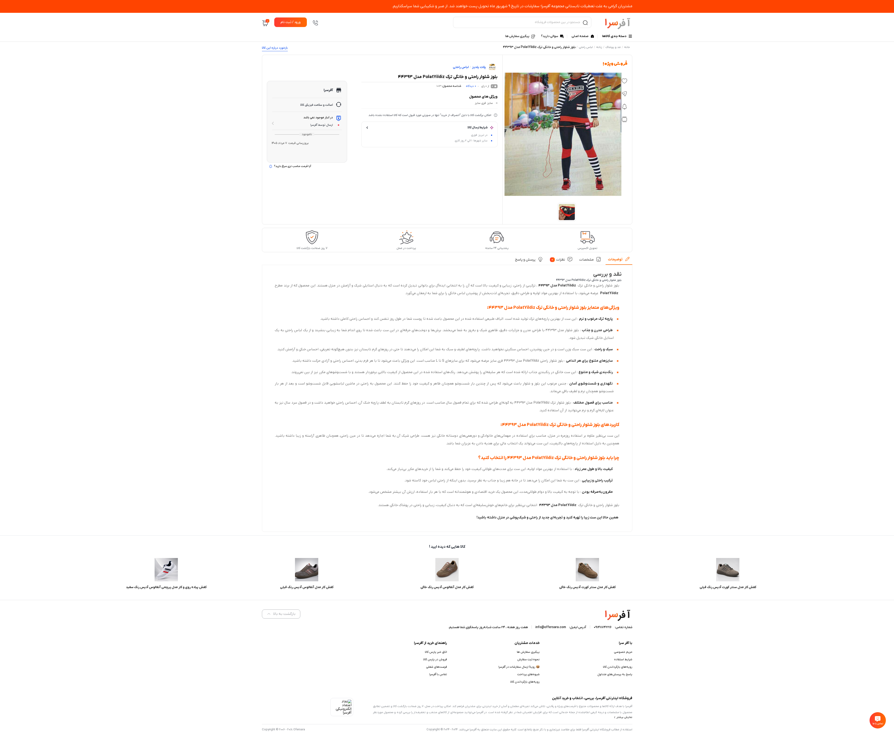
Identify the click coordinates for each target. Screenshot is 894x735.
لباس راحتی (586, 47)
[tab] (619, 261)
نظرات (558, 259)
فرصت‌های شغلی (436, 667)
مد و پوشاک (613, 47)
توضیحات (615, 259)
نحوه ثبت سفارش (528, 659)
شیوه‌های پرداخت (528, 674)
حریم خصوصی (623, 652)
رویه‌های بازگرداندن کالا (617, 667)
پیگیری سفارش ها (528, 652)
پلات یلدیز (479, 67)
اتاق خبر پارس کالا (436, 652)
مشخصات (586, 259)
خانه (627, 47)
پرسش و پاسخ (525, 259)
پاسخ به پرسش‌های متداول (614, 674)
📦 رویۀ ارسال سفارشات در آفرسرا (519, 667)
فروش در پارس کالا (435, 659)
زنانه (599, 47)
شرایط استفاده (623, 659)
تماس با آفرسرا (438, 674)
